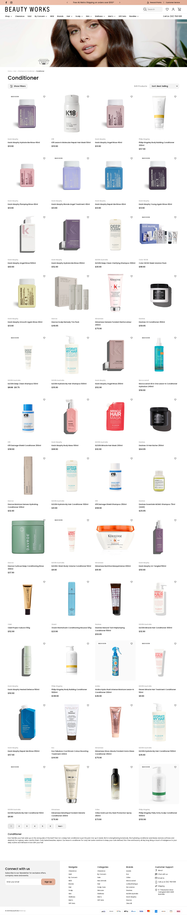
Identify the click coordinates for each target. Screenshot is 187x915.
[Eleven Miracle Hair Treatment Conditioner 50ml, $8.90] (159, 660)
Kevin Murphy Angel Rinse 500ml (22, 263)
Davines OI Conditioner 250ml (152, 322)
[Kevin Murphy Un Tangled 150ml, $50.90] (159, 537)
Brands (60, 16)
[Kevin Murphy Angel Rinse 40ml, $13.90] (115, 113)
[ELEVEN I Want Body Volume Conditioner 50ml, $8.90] (72, 537)
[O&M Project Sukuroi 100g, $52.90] (28, 599)
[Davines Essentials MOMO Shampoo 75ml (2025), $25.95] (159, 475)
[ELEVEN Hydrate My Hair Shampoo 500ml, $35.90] (72, 355)
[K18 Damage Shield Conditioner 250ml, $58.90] (28, 416)
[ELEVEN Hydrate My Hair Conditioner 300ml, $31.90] (72, 475)
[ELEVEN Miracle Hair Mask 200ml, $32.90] (115, 416)
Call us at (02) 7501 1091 (167, 882)
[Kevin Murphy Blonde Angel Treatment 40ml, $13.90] (72, 175)
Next (60, 826)
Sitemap (23, 911)
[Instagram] (11, 3)
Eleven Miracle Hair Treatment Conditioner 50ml (157, 691)
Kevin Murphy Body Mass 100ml (65, 445)
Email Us (161, 878)
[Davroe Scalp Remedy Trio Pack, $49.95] (72, 293)
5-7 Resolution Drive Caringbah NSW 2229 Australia (166, 892)
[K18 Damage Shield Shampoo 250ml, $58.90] (115, 475)
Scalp (78, 16)
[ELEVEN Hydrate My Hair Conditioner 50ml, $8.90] (28, 784)
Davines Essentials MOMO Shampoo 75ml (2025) (157, 505)
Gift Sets (122, 16)
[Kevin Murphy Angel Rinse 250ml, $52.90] (115, 355)
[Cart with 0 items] (179, 9)
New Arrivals (101, 881)
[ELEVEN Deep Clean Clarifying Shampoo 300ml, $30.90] (115, 234)
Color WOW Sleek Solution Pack (152, 263)
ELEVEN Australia (132, 894)
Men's (110, 16)
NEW (52, 16)
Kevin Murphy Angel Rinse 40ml (108, 142)
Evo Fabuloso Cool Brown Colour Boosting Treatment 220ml (70, 752)
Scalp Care (101, 887)
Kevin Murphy (131, 897)
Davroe (129, 900)
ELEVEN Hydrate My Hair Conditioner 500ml (157, 751)
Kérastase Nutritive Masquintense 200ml (113, 566)
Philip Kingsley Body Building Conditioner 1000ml (69, 691)
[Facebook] (6, 3)
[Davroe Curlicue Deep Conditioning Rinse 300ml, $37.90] (28, 537)
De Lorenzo (130, 887)
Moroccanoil (131, 881)
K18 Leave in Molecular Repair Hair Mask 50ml (71, 142)
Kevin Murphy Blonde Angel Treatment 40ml (71, 204)
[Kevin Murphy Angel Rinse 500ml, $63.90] (28, 234)
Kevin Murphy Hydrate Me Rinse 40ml (24, 142)
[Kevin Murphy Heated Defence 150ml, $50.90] (28, 660)
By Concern (40, 16)
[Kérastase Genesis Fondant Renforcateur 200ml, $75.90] (115, 293)
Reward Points (155, 2)
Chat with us (163, 874)
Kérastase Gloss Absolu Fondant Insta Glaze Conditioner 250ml (114, 752)
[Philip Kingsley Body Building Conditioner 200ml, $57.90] (159, 113)
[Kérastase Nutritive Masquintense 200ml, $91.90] (115, 537)
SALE (29, 16)
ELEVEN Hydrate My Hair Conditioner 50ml (26, 813)
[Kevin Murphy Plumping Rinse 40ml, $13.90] (28, 175)
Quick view (38, 100)
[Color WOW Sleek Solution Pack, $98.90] (159, 234)
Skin (87, 16)
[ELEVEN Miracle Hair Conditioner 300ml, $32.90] (159, 599)
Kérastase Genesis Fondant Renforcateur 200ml (113, 323)
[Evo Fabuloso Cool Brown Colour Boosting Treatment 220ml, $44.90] (72, 722)
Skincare (100, 890)
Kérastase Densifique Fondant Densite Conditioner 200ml (68, 814)
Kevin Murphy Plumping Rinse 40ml (23, 204)
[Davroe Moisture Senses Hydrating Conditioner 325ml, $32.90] (28, 475)
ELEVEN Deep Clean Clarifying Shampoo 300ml (115, 263)
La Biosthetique (132, 884)
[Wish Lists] (167, 9)
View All (129, 903)
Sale (99, 877)
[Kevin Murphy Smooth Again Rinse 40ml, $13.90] (28, 293)
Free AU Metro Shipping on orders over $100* (93, 2)
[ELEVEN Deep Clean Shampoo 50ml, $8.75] (28, 355)
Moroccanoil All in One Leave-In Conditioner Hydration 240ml (158, 385)
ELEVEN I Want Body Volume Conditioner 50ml (71, 566)
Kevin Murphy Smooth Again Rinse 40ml (25, 322)
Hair (68, 16)
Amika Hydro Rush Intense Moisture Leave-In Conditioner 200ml (114, 691)
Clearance (19, 16)
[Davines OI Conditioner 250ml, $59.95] (159, 293)
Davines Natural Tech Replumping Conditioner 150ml (110, 629)
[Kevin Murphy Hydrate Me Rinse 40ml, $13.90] (28, 113)
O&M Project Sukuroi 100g (19, 627)
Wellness (99, 16)
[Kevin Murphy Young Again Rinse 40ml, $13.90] (159, 175)
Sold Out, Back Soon (28, 128)
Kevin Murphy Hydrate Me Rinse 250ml (68, 263)
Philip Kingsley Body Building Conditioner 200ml (156, 144)
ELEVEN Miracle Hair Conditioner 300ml (155, 627)
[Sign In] (173, 9)
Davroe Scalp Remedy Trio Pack (65, 322)
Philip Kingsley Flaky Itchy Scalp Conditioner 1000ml (158, 814)
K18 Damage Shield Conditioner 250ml (24, 445)
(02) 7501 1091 (176, 16)
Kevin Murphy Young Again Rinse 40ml (155, 204)
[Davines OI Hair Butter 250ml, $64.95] (159, 416)
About (160, 870)
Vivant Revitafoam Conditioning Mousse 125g (71, 627)
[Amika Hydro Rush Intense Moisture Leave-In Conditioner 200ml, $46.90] (115, 660)
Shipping (161, 886)
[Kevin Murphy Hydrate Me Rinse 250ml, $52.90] (72, 234)
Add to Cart (71, 128)
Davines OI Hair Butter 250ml (151, 445)
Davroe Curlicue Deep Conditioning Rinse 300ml (26, 567)
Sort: (154, 86)
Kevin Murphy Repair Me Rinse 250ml (23, 751)
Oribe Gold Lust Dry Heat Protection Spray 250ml (113, 814)
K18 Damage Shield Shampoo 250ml (111, 504)
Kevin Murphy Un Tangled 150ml (152, 566)
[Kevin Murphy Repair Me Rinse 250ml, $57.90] (28, 722)
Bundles (132, 16)
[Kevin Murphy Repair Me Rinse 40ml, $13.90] (115, 175)
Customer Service (173, 2)
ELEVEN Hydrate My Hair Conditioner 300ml (70, 504)
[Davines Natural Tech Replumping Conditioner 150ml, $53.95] (115, 599)
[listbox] (167, 86)
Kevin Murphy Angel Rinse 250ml (109, 383)
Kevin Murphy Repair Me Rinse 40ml (110, 204)
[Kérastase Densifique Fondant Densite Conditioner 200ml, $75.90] (72, 784)
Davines (129, 890)
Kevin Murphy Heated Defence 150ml (23, 689)
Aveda (128, 871)
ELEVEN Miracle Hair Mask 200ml (109, 445)
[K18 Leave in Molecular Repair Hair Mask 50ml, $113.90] (72, 113)
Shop (7, 16)
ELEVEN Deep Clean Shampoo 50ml (23, 383)
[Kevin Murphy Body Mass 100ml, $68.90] (72, 416)
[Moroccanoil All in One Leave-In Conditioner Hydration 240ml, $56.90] (159, 355)
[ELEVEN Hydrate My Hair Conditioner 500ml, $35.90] (159, 722)
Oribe (128, 877)
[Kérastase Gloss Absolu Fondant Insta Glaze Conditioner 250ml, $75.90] (115, 722)
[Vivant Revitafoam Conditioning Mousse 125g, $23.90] (72, 599)
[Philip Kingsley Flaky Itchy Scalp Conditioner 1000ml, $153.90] (159, 784)
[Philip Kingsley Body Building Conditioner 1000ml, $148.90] (72, 660)
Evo (127, 874)
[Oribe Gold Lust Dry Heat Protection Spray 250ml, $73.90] (115, 784)
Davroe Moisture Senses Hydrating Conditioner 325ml (23, 505)
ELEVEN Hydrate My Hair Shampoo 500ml (69, 383)
